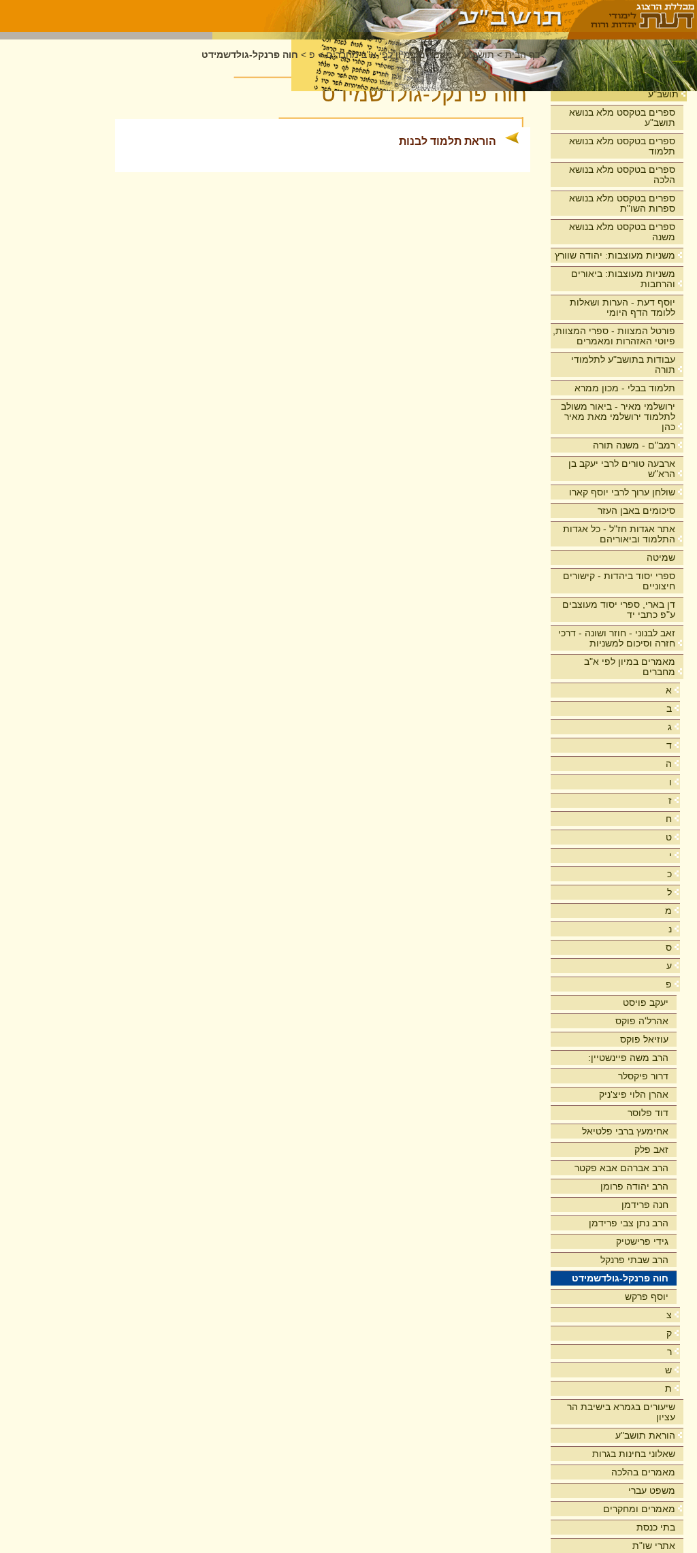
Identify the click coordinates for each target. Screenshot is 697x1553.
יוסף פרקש (646, 1296)
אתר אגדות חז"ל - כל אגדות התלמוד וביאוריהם (619, 533)
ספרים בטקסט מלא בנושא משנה (622, 231)
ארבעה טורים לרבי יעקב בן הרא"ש (621, 468)
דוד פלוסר (648, 1112)
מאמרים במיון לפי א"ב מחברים (629, 666)
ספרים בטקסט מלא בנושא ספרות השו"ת (622, 203)
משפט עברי (651, 1490)
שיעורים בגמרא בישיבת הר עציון (621, 1411)
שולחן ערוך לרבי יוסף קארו (622, 492)
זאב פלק (651, 1149)
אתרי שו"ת (653, 1545)
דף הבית (522, 55)
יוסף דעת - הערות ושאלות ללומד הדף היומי (622, 307)
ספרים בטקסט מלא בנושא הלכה (622, 174)
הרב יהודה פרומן (634, 1186)
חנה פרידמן (644, 1204)
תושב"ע (663, 93)
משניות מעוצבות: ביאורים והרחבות (623, 278)
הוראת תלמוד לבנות (447, 141)
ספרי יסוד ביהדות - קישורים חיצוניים (619, 580)
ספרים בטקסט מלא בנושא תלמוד (622, 146)
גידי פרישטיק (642, 1241)
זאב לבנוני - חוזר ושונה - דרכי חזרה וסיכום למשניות (616, 638)
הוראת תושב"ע (645, 1435)
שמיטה (661, 557)
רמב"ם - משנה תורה (634, 445)
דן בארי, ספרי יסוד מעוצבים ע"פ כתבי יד (618, 609)
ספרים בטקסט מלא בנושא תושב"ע (622, 117)
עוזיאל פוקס (644, 1039)
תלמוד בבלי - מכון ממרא (624, 387)
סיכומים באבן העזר (636, 510)
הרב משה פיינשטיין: (628, 1057)
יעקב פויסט (645, 1002)
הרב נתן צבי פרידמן (628, 1222)
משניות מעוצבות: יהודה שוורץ (615, 255)
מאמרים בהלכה (643, 1472)
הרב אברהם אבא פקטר (621, 1167)
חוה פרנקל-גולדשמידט (620, 1278)
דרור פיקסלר (643, 1075)
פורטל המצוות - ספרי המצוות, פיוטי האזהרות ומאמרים (614, 335)
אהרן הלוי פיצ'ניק (633, 1094)
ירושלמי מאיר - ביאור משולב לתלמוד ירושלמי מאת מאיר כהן (618, 416)
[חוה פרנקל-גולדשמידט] (390, 16)
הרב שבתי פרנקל (634, 1259)
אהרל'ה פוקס (641, 1020)
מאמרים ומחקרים (639, 1508)
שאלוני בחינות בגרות (633, 1453)
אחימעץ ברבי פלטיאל (625, 1131)
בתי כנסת (655, 1527)
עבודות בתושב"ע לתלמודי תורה (623, 364)
